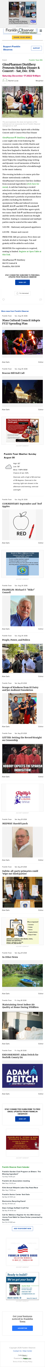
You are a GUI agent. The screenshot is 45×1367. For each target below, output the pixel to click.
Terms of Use (17, 1362)
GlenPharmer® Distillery (13, 138)
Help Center (27, 1351)
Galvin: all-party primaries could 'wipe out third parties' (20, 872)
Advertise (22, 1328)
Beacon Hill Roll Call (13, 373)
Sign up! (22, 282)
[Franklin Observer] (20, 31)
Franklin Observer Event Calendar (15, 1167)
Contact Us (17, 1351)
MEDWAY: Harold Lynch (15, 823)
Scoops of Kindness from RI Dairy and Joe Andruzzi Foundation (20, 688)
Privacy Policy (27, 1362)
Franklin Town (7, 316)
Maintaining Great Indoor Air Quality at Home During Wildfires (20, 1006)
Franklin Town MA (36, 60)
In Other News (10, 957)
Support (36, 48)
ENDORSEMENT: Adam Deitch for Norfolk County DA (20, 1056)
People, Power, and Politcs (16, 640)
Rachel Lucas (13, 81)
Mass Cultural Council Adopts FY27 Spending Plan (21, 322)
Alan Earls (6, 362)
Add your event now (22, 1229)
